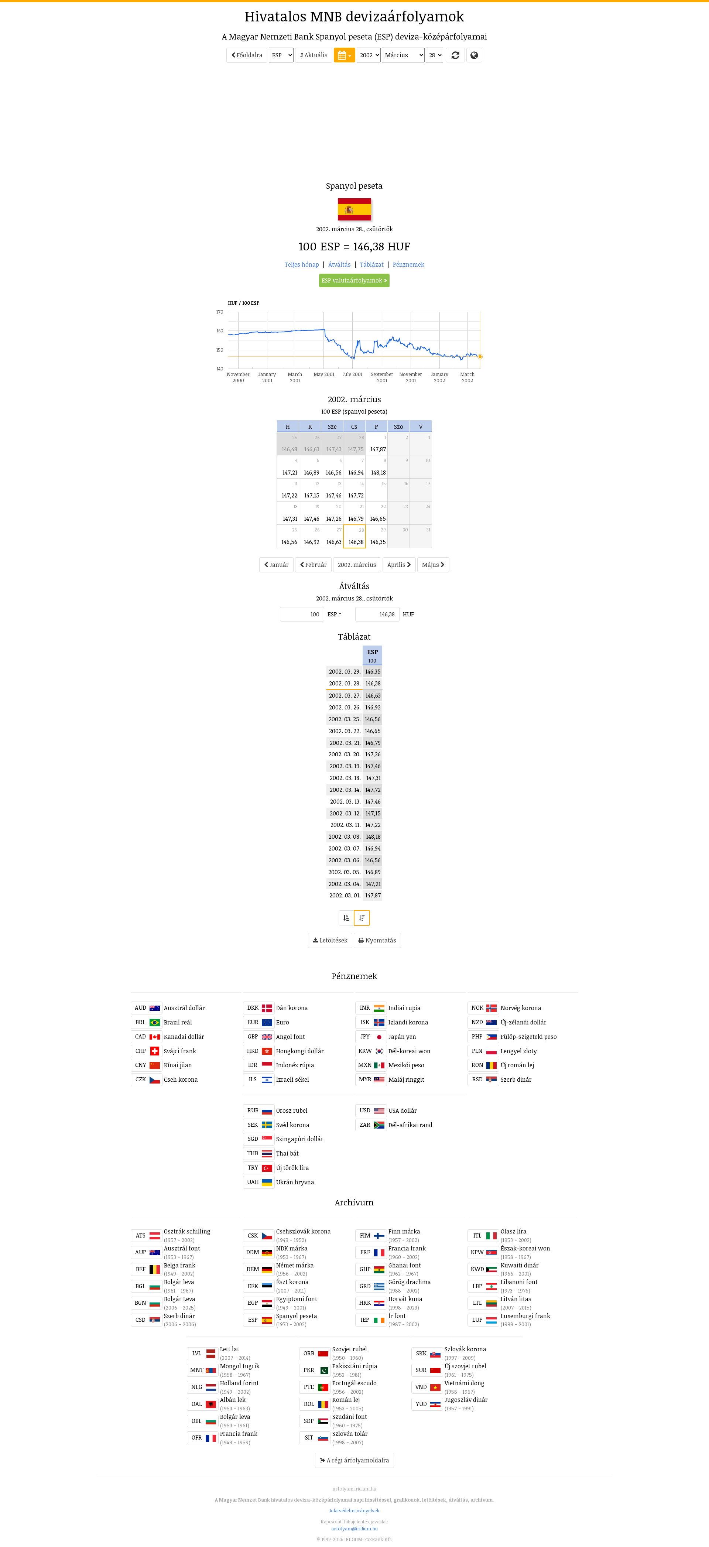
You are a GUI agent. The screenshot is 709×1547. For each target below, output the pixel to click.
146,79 (356, 518)
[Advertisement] (66, 124)
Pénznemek (408, 264)
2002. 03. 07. (345, 848)
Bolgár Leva (179, 1299)
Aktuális (315, 55)
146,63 (311, 449)
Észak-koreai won (525, 1248)
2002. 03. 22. (345, 731)
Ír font (397, 1316)
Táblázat (372, 264)
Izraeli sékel (292, 1079)
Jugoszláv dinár (466, 1400)
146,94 (356, 472)
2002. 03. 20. (345, 754)
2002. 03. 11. (345, 825)
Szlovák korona (465, 1349)
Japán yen (402, 1037)
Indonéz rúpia (295, 1065)
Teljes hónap (302, 264)
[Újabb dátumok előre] (362, 918)
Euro (282, 1022)
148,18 (378, 472)
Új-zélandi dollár (524, 1022)
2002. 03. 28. (345, 683)
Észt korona (292, 1282)
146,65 (378, 518)
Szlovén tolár (350, 1434)
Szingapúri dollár (299, 1139)
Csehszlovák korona (303, 1231)
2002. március (357, 565)
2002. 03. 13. (345, 801)
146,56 (334, 472)
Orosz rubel (292, 1110)
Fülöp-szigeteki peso (529, 1037)
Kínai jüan (178, 1065)
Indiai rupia (404, 1008)
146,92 (311, 542)
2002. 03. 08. (345, 836)
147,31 (290, 518)
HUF (408, 614)
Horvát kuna (405, 1299)
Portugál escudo (354, 1383)
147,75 (356, 449)
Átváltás (339, 264)
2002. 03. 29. (345, 671)
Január (278, 565)
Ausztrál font (182, 1248)
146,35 (378, 542)
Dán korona (292, 1008)
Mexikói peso (406, 1065)
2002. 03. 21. (345, 743)
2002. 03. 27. (345, 695)
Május (431, 565)
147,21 (289, 472)
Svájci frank (180, 1051)
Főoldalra (249, 55)
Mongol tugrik (240, 1366)
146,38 (356, 542)
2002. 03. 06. (345, 860)
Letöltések (332, 940)
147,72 (356, 495)
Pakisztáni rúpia (354, 1366)
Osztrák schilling (187, 1231)
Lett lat (229, 1349)
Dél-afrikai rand (410, 1125)
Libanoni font (519, 1282)
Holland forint (239, 1383)
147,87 (378, 449)
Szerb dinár (516, 1079)
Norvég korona (521, 1008)
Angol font (290, 1037)
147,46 (334, 495)
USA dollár (402, 1110)
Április (397, 565)
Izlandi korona (408, 1022)
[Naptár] (344, 55)
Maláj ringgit (406, 1079)
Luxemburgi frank (525, 1316)
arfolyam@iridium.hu (354, 1528)
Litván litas (516, 1299)
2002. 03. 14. (345, 790)
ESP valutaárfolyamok (353, 280)
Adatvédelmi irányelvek (354, 1510)
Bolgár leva (179, 1282)
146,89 (311, 472)
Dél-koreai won (409, 1051)
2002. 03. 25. (345, 719)
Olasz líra (514, 1231)
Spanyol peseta (296, 1316)
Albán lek (233, 1400)
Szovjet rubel (349, 1349)
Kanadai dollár (184, 1037)
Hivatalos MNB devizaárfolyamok (354, 15)
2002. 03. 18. (345, 778)
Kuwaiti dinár (520, 1265)
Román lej (346, 1400)
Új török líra (292, 1168)
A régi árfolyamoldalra (357, 1460)
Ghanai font (404, 1265)
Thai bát (287, 1153)
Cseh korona (181, 1079)
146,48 (289, 449)
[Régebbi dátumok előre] (346, 917)
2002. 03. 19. (345, 766)
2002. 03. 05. (344, 872)
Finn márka (404, 1231)
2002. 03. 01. (345, 895)
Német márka (295, 1265)
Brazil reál (178, 1022)
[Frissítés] (455, 55)
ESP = (335, 614)
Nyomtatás (380, 940)
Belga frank (179, 1265)
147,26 (334, 518)
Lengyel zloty (519, 1051)
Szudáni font (349, 1417)
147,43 (334, 449)
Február (315, 565)
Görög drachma (409, 1282)
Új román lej (517, 1065)
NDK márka (292, 1248)
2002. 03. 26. (345, 707)
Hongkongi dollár (300, 1051)
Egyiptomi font (296, 1299)
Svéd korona (292, 1125)
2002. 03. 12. (345, 813)
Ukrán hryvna (295, 1182)
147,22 (289, 495)
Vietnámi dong (464, 1383)
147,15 (311, 495)
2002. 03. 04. (345, 884)
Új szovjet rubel (465, 1366)
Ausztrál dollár (184, 1008)
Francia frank (407, 1248)
